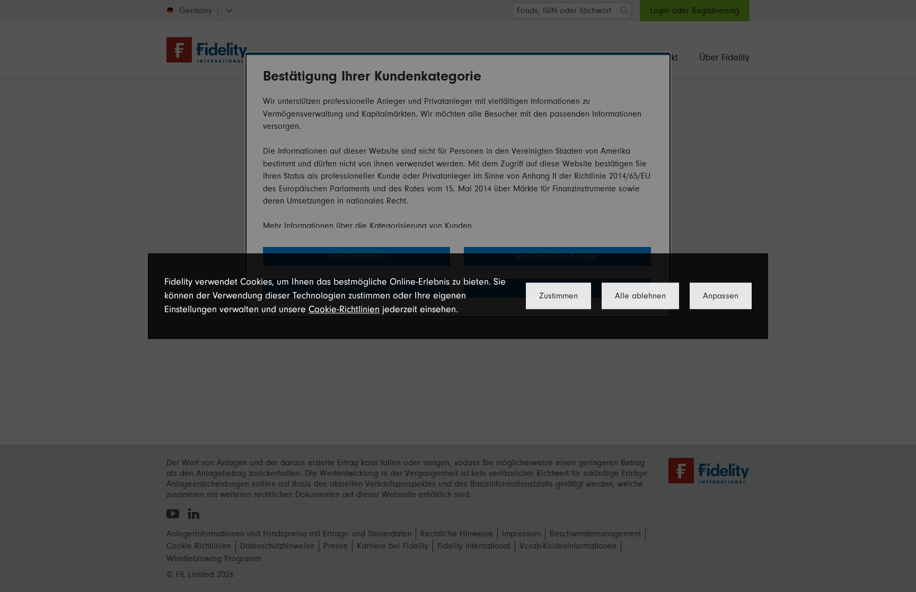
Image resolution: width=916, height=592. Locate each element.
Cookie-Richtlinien (344, 309)
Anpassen (720, 296)
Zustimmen (558, 296)
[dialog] (458, 296)
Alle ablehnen (640, 296)
